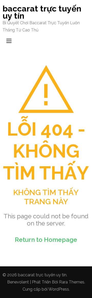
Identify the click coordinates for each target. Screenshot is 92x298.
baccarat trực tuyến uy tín (42, 12)
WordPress (58, 289)
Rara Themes (71, 282)
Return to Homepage (46, 239)
